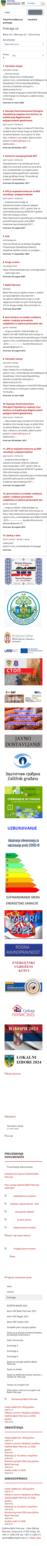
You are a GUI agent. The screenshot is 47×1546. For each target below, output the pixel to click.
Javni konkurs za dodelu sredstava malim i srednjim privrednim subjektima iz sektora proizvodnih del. (23, 320)
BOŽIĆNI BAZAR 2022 (17, 1305)
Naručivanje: (9, 39)
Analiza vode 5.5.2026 (15, 1470)
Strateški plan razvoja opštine (21, 1327)
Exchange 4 (12, 1351)
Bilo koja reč (20, 34)
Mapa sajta (35, 1537)
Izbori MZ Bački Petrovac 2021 (22, 1311)
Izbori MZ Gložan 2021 (18, 1322)
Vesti (9, 1286)
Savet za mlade (14, 1369)
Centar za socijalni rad (18, 1384)
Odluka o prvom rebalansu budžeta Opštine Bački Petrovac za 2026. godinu (22, 1415)
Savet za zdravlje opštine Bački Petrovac (22, 1362)
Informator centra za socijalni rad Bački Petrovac (23, 1391)
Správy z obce (13, 535)
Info (7, 236)
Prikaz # (6, 56)
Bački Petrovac (13, 284)
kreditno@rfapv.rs (19, 140)
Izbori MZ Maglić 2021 (18, 1316)
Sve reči (8, 34)
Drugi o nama (12, 262)
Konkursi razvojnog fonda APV (21, 156)
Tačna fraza (34, 34)
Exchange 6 (12, 1356)
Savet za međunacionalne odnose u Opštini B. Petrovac (24, 1375)
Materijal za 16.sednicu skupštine (21, 1455)
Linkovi (10, 1291)
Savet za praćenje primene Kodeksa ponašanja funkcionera (24, 1333)
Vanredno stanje (13, 66)
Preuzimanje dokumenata (20, 1167)
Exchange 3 (12, 1345)
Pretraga (11, 1297)
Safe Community (15, 1340)
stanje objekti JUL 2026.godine (19, 1407)
